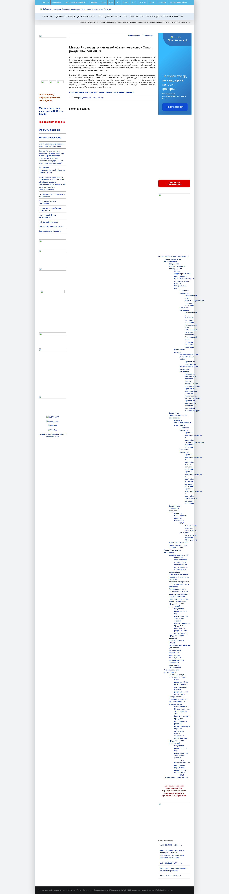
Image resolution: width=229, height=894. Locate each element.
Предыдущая (134, 35)
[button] (186, 16)
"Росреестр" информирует (51, 226)
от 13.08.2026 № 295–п (170, 876)
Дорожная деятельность (50, 231)
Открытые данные (49, 129)
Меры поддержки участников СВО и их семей (51, 111)
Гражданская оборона (52, 121)
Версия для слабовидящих (174, 183)
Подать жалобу (174, 107)
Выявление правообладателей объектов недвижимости (52, 170)
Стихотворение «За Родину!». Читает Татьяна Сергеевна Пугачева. (101, 92)
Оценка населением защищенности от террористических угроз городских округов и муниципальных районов (174, 791)
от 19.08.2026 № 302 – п (171, 845)
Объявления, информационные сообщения (49, 97)
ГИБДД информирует (48, 222)
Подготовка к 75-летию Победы (91, 98)
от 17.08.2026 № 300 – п (171, 863)
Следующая (148, 35)
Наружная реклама (50, 137)
